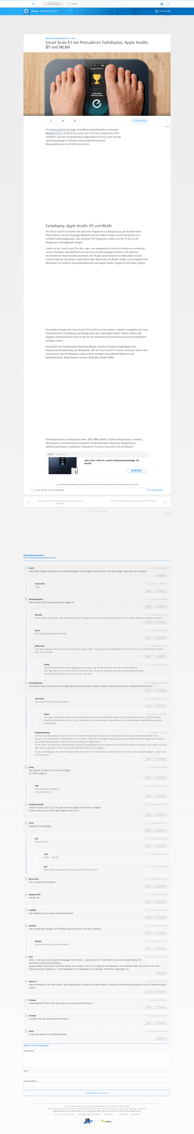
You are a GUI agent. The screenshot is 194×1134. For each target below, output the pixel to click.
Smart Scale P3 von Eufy (62, 129)
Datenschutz (123, 1114)
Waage (95, 511)
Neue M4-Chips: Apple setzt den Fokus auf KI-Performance (133, 501)
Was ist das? (135, 485)
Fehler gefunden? (157, 490)
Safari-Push (135, 1114)
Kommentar (29, 1050)
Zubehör (105, 511)
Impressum (108, 1114)
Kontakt (168, 4)
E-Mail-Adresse (30, 1081)
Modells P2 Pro (54, 133)
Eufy (88, 511)
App (162, 4)
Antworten (161, 575)
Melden (148, 591)
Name (26, 1070)
